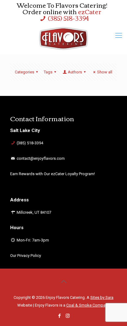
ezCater (89, 11)
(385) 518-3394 (68, 17)
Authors (75, 72)
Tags (48, 72)
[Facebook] (59, 316)
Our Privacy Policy (25, 255)
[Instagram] (67, 316)
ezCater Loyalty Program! (73, 173)
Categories (24, 72)
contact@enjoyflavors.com (41, 158)
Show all (104, 72)
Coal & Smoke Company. (88, 305)
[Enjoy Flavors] (63, 38)
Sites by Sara (101, 297)
